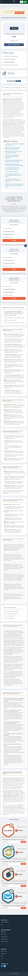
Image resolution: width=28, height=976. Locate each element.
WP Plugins (3, 931)
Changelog (3, 953)
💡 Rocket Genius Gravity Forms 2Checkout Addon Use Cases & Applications (12, 156)
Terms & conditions (5, 922)
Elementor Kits (4, 936)
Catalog (2, 943)
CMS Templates (4, 939)
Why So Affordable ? (14, 44)
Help (2, 955)
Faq (2, 924)
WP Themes (3, 934)
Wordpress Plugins (4, 5)
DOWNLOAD (5, 841)
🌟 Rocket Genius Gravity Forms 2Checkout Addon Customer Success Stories (13, 175)
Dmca (2, 958)
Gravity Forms (10, 5)
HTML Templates (4, 941)
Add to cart (14, 40)
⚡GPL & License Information (11, 171)
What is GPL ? (4, 951)
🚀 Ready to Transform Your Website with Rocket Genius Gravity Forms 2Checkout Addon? (14, 185)
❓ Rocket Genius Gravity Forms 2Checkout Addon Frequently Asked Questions (13, 180)
